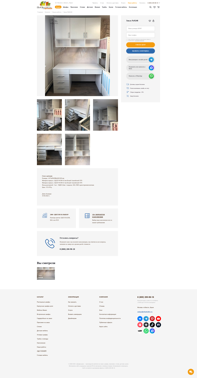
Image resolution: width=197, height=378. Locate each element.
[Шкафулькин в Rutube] (158, 324)
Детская (90, 7)
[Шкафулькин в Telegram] (146, 318)
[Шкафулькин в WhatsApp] (146, 330)
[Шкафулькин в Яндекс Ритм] (140, 330)
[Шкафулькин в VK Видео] (140, 324)
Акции (58, 7)
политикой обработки (139, 40)
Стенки (82, 7)
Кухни (111, 7)
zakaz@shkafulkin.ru (144, 312)
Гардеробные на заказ (44, 318)
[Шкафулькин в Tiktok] (152, 324)
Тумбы (104, 7)
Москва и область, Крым (65, 3)
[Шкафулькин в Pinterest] (152, 318)
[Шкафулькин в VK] (140, 318)
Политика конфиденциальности (110, 318)
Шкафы (65, 7)
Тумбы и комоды (42, 339)
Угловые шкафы (42, 335)
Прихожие (74, 7)
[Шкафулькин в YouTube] (158, 318)
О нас (102, 3)
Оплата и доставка (112, 3)
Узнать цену (140, 45)
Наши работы (132, 3)
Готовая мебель (121, 7)
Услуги (123, 3)
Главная (40, 12)
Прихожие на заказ (43, 322)
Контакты (142, 3)
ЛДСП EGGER (41, 351)
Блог (100, 310)
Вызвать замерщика (75, 314)
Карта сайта (103, 326)
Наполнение (41, 343)
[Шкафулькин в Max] (152, 330)
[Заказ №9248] (46, 268)
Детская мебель (42, 330)
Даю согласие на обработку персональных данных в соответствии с (139, 40)
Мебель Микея (42, 310)
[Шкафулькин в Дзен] (146, 324)
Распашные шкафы (43, 302)
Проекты (95, 3)
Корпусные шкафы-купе (45, 306)
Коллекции (133, 7)
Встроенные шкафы (43, 314)
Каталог (47, 12)
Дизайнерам (72, 318)
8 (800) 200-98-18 (153, 3)
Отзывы (101, 306)
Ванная (97, 7)
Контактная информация (107, 314)
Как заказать (72, 302)
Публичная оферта (105, 322)
